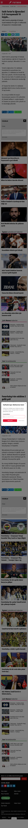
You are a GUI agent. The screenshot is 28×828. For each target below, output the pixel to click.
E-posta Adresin (6, 414)
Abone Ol (10, 420)
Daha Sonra (21, 420)
